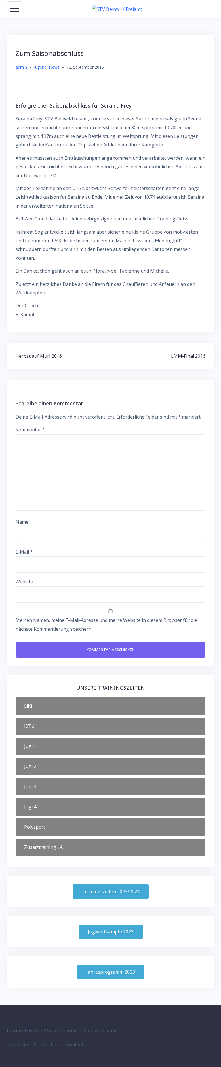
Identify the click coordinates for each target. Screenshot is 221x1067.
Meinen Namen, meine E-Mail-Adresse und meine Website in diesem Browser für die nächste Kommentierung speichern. (106, 624)
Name (24, 522)
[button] (110, 705)
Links (56, 1044)
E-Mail (24, 552)
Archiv (40, 1044)
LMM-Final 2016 (188, 356)
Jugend (40, 67)
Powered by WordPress (32, 1030)
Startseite (18, 1044)
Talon (85, 1030)
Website (24, 582)
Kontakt (74, 1044)
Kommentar (30, 430)
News (54, 67)
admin (21, 67)
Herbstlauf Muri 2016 (39, 356)
